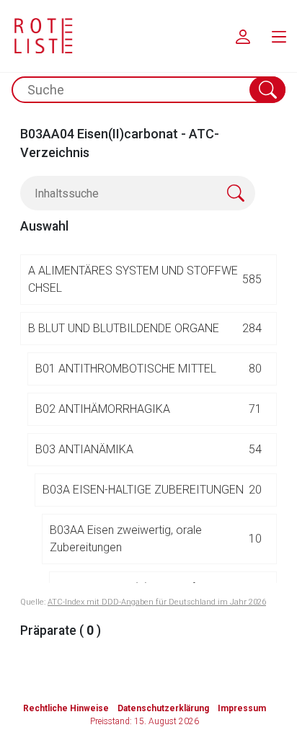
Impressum (242, 708)
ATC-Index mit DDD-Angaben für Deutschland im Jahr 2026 (157, 602)
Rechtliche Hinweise (66, 708)
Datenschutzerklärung (163, 708)
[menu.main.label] (279, 36)
